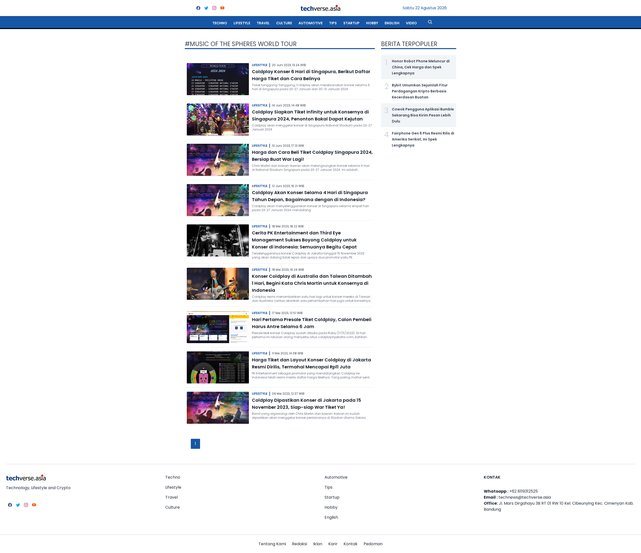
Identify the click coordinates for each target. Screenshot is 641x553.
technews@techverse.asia (525, 497)
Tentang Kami (272, 544)
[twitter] (206, 8)
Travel (263, 23)
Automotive (310, 23)
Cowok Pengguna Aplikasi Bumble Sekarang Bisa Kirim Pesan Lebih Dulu (423, 115)
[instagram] (214, 8)
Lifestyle (242, 23)
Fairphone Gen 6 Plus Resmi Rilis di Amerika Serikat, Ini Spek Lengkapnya (423, 139)
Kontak (351, 544)
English (392, 23)
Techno (219, 23)
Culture (284, 23)
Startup (351, 23)
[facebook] (198, 8)
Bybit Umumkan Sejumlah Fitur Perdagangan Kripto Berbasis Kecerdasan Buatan (420, 91)
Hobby (372, 23)
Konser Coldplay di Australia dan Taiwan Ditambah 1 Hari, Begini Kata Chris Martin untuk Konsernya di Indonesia (312, 283)
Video (411, 23)
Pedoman (373, 544)
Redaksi (299, 544)
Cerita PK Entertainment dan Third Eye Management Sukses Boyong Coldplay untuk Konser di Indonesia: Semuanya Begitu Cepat (304, 240)
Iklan (317, 544)
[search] (430, 22)
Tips (333, 23)
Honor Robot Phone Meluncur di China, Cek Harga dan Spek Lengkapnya (421, 67)
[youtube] (222, 8)
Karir (333, 544)
